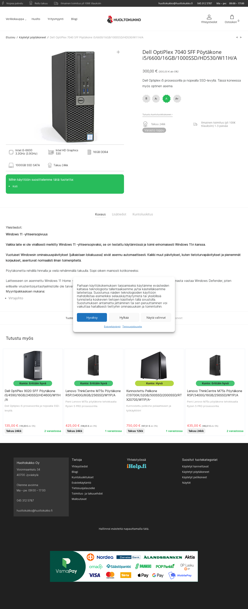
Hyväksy (92, 317)
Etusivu (10, 37)
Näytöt (186, 482)
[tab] (100, 214)
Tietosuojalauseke (132, 326)
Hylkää (124, 317)
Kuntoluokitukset (83, 477)
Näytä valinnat (156, 317)
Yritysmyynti (56, 19)
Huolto (36, 19)
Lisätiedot (119, 214)
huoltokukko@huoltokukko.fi (175, 3)
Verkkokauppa (15, 19)
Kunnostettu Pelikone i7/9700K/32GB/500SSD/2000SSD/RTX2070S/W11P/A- (154, 395)
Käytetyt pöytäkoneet (32, 37)
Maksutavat (79, 499)
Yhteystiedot (209, 22)
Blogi (74, 19)
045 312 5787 (204, 3)
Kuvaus (100, 214)
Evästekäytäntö (112, 326)
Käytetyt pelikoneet (194, 477)
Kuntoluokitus (143, 214)
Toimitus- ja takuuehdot (87, 493)
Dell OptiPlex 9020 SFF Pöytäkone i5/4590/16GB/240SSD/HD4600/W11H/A (32, 395)
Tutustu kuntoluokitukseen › (157, 114)
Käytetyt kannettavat (195, 466)
